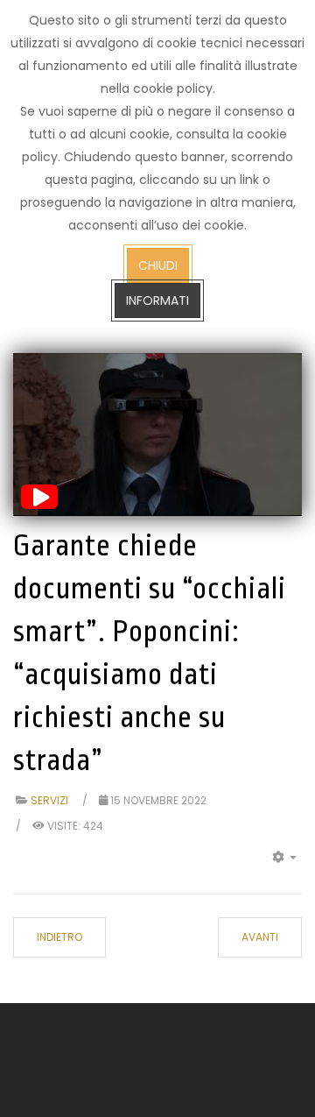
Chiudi (158, 265)
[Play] (39, 496)
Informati (157, 300)
